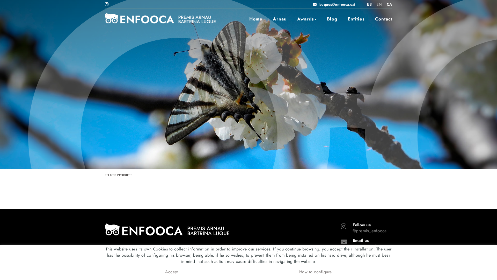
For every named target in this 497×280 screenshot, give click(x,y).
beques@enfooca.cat (337, 4)
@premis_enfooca (370, 231)
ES (369, 4)
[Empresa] (160, 18)
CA (389, 4)
